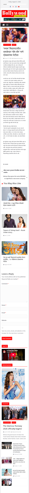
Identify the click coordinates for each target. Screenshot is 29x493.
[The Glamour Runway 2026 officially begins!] (14, 413)
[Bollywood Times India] (3, 25)
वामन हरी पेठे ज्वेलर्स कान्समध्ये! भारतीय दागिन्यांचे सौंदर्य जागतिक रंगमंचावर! (19, 472)
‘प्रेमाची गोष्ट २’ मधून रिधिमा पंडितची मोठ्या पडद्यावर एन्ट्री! (13, 204)
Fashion (13, 422)
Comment (5, 284)
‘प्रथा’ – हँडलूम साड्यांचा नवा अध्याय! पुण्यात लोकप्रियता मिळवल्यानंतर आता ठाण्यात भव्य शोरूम (19, 461)
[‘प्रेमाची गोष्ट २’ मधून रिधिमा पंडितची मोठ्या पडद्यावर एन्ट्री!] (14, 188)
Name (4, 305)
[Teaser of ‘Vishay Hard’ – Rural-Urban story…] (14, 215)
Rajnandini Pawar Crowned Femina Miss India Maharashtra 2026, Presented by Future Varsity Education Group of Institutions (19, 448)
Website (4, 320)
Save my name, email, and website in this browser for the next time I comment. (13, 332)
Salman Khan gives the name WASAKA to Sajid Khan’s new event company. (14, 177)
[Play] (15, 101)
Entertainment (7, 44)
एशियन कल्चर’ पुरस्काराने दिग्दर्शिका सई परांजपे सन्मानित (14, 171)
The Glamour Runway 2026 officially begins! (12, 427)
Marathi (14, 44)
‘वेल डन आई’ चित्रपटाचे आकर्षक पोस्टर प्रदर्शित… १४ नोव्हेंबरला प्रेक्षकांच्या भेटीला (14, 259)
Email (4, 313)
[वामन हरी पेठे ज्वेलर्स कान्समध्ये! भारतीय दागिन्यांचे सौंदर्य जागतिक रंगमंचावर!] (7, 473)
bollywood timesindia (18, 58)
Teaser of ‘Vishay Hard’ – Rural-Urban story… (14, 231)
